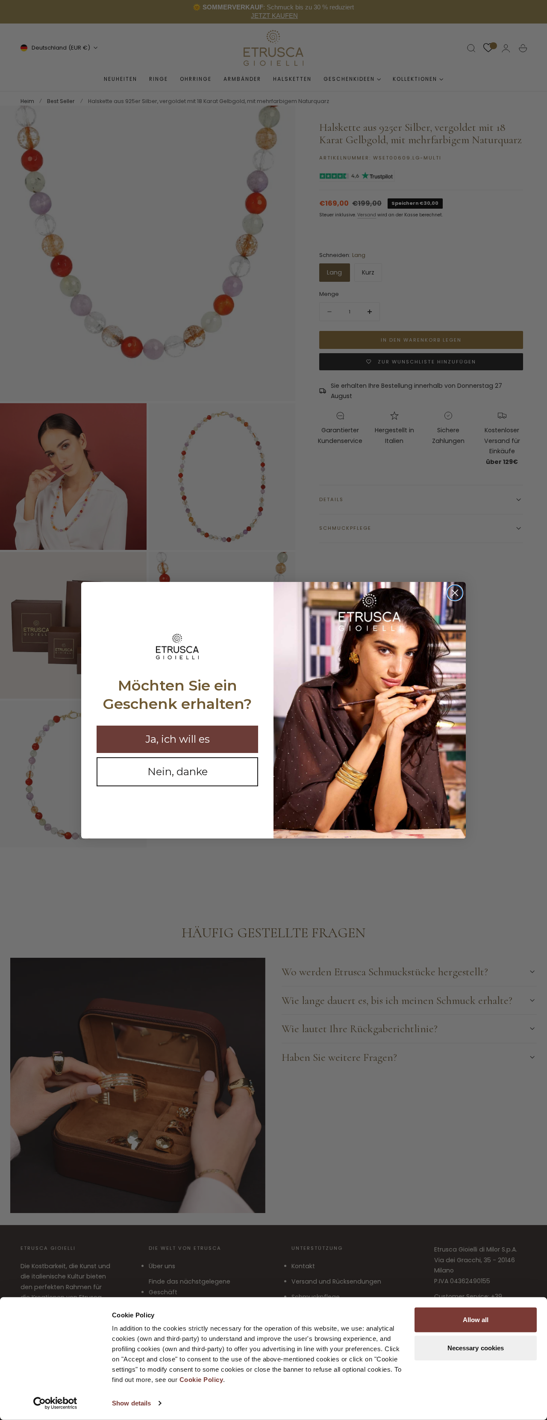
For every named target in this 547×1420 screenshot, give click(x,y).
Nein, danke (177, 771)
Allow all (476, 1319)
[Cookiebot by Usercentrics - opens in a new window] (55, 1403)
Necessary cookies (475, 1347)
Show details (131, 1403)
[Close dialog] (454, 592)
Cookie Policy (201, 1379)
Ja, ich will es (177, 739)
